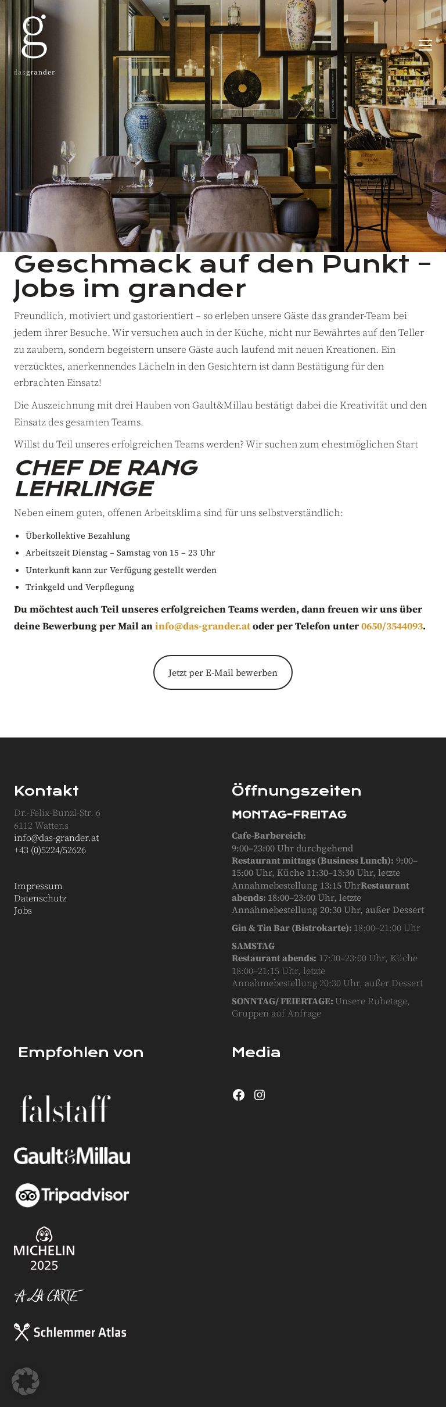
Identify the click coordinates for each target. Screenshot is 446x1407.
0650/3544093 (392, 626)
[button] (425, 45)
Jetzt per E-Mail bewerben (223, 672)
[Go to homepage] (34, 45)
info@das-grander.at (202, 626)
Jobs (23, 910)
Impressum (38, 886)
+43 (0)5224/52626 (50, 850)
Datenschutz (40, 898)
